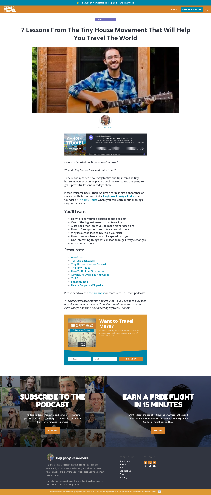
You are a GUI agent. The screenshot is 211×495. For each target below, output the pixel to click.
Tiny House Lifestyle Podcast (88, 264)
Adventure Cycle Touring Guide (90, 274)
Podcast (174, 9)
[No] (208, 492)
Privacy (123, 477)
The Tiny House (87, 200)
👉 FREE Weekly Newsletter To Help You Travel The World (105, 2)
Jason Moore (107, 128)
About (122, 464)
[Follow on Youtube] (154, 462)
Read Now (158, 430)
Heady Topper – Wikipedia (87, 285)
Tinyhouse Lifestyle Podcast (120, 196)
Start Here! (125, 460)
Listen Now (52, 430)
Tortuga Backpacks (83, 260)
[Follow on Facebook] (145, 462)
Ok (159, 491)
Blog (121, 467)
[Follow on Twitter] (150, 462)
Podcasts (111, 19)
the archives (96, 293)
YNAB (74, 278)
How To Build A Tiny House (87, 271)
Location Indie (79, 282)
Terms (122, 474)
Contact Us (125, 470)
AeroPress (77, 257)
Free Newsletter (192, 9)
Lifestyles (100, 19)
